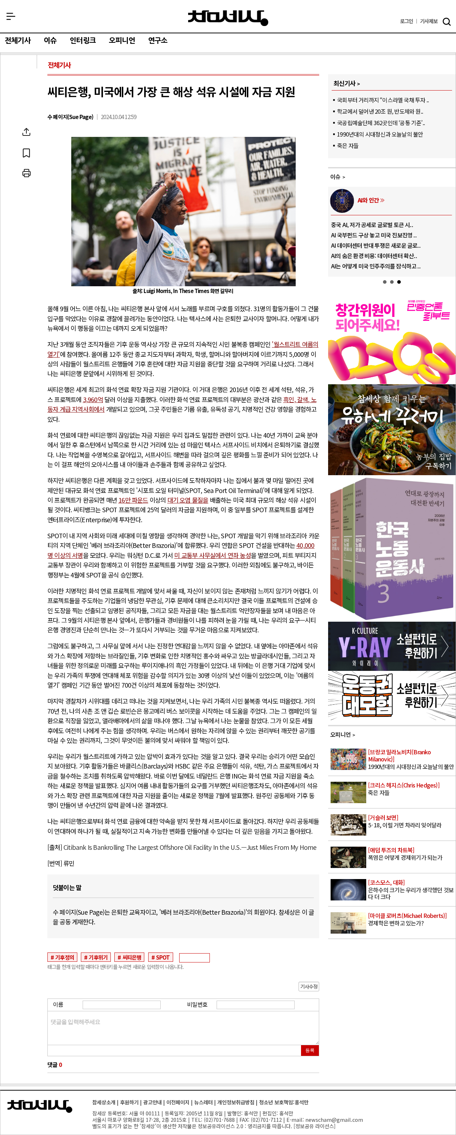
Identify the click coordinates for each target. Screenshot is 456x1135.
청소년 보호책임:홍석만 (284, 1102)
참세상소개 (103, 1102)
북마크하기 (26, 152)
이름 (58, 1004)
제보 (428, 21)
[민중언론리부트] (392, 381)
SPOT (163, 957)
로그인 (406, 21)
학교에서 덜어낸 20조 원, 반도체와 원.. (380, 111)
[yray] (392, 668)
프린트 (26, 173)
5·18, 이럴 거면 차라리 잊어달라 (404, 821)
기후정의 (64, 957)
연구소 (158, 40)
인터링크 (83, 40)
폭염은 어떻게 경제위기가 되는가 (405, 854)
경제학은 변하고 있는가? (407, 919)
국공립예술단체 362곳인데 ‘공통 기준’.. (381, 122)
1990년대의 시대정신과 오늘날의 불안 (380, 134)
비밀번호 (197, 1004)
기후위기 (98, 957)
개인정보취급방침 (235, 1102)
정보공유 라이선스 (314, 1126)
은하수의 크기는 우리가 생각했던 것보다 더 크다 (411, 890)
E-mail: (295, 1119)
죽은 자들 (347, 145)
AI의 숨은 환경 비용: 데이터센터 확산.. (374, 255)
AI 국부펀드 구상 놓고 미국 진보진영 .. (373, 235)
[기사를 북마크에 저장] (26, 152)
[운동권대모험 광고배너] (392, 717)
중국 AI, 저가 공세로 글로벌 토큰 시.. (372, 224)
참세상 (228, 18)
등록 (310, 1050)
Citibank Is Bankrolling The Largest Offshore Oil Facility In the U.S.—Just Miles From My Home (190, 847)
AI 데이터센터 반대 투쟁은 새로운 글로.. (375, 245)
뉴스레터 (203, 1102)
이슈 (50, 40)
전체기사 (18, 40)
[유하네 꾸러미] (392, 472)
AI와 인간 (368, 200)
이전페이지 (178, 1102)
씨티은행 (132, 957)
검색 (446, 21)
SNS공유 (26, 131)
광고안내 (152, 1102)
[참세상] (39, 1106)
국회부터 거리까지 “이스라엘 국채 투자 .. (383, 100)
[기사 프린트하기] (26, 173)
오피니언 (122, 40)
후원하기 (129, 1102)
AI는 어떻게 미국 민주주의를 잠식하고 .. (375, 266)
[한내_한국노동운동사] (392, 619)
